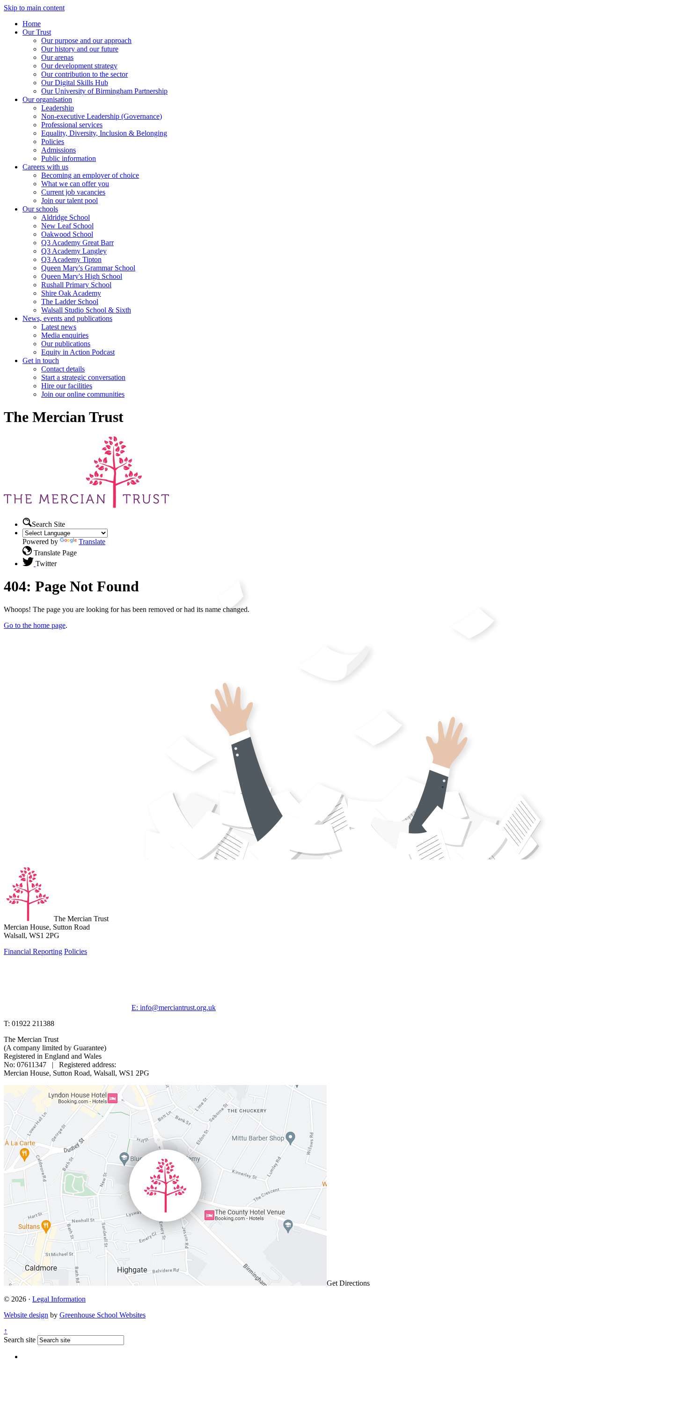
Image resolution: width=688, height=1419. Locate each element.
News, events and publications (67, 318)
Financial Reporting (33, 951)
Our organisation (47, 99)
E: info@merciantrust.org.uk (174, 1007)
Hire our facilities (66, 386)
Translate (92, 542)
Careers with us (45, 167)
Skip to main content (34, 8)
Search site (20, 1340)
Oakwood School (67, 234)
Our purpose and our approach (86, 40)
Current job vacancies (73, 192)
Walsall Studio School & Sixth (86, 310)
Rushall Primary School (76, 285)
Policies (52, 142)
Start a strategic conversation (83, 377)
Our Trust (36, 32)
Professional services (71, 125)
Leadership (57, 108)
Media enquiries (64, 335)
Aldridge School (65, 217)
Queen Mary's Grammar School (88, 268)
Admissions (58, 150)
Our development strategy (79, 66)
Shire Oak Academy (71, 293)
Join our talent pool (69, 200)
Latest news (58, 327)
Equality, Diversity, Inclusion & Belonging (104, 133)
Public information (68, 158)
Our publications (65, 344)
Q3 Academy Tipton (71, 259)
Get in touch (40, 360)
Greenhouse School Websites (102, 1315)
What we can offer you (75, 184)
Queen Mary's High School (81, 276)
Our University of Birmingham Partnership (104, 91)
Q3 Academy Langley (74, 251)
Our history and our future (79, 49)
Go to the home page (35, 625)
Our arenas (57, 57)
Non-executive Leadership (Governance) (101, 116)
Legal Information (59, 1299)
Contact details (63, 369)
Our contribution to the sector (84, 74)
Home (31, 24)
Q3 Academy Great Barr (77, 243)
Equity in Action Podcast (78, 352)
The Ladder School (69, 302)
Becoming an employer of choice (90, 175)
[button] (27, 522)
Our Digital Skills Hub (74, 83)
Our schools (40, 209)
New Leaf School (67, 226)
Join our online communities (82, 394)
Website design (26, 1315)
